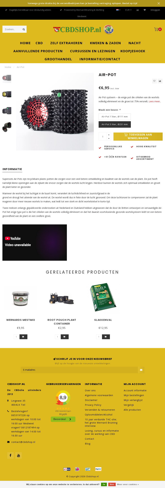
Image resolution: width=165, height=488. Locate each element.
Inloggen (155, 10)
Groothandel (58, 59)
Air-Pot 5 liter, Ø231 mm (115, 124)
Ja (104, 484)
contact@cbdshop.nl (23, 442)
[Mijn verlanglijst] (145, 10)
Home (25, 43)
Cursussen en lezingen (92, 51)
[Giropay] (67, 469)
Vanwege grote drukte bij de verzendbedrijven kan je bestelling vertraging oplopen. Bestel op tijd (82, 3)
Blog (87, 443)
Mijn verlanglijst (133, 400)
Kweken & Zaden (105, 43)
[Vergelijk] (137, 10)
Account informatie (135, 390)
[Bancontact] (88, 469)
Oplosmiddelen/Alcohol (98, 414)
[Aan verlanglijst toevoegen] (154, 81)
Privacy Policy (93, 404)
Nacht (134, 43)
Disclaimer (91, 400)
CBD (39, 43)
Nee (112, 484)
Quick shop (22, 318)
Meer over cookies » (128, 484)
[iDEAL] (77, 469)
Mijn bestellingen (134, 395)
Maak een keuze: (110, 109)
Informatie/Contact (99, 59)
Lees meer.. (155, 101)
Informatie (12, 169)
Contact (89, 438)
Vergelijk (129, 404)
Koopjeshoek (132, 51)
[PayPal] (98, 469)
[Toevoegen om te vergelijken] (160, 81)
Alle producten (132, 409)
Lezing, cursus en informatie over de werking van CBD (102, 432)
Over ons (90, 390)
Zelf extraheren (66, 43)
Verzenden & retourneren (100, 409)
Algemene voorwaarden (99, 395)
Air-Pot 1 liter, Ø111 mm (115, 116)
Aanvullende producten (38, 51)
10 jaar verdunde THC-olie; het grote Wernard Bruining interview (101, 422)
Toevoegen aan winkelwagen (140, 136)
